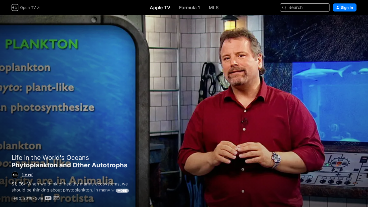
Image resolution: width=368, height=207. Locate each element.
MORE (122, 191)
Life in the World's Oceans (50, 157)
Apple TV (160, 7)
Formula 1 (189, 7)
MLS (213, 7)
